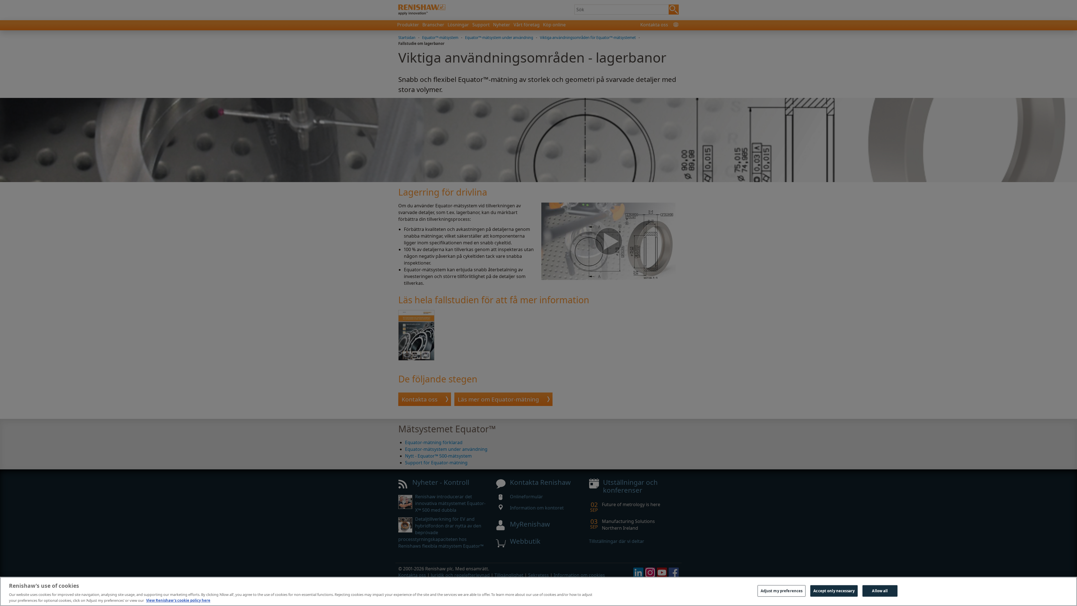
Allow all (880, 590)
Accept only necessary (834, 590)
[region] (538, 591)
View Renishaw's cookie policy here (178, 600)
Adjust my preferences (782, 590)
